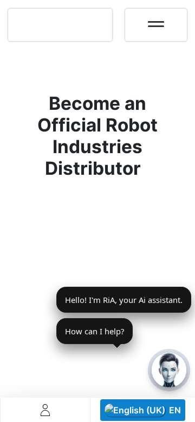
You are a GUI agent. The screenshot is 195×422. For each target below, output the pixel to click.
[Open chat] (169, 370)
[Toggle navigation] (156, 20)
